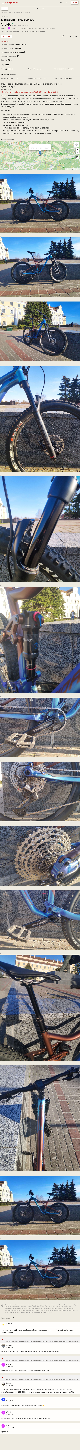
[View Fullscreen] (77, 157)
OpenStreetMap (75, 169)
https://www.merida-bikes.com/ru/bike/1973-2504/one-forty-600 (28, 92)
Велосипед (4, 16)
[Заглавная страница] (12, 1)
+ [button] (77, 149)
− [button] (77, 152)
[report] (76, 36)
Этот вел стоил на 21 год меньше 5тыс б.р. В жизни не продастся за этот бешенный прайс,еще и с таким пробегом (42, 1340)
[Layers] (76, 144)
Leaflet (67, 169)
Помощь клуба (39, 1310)
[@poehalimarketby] (37, 8)
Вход (75, 2)
